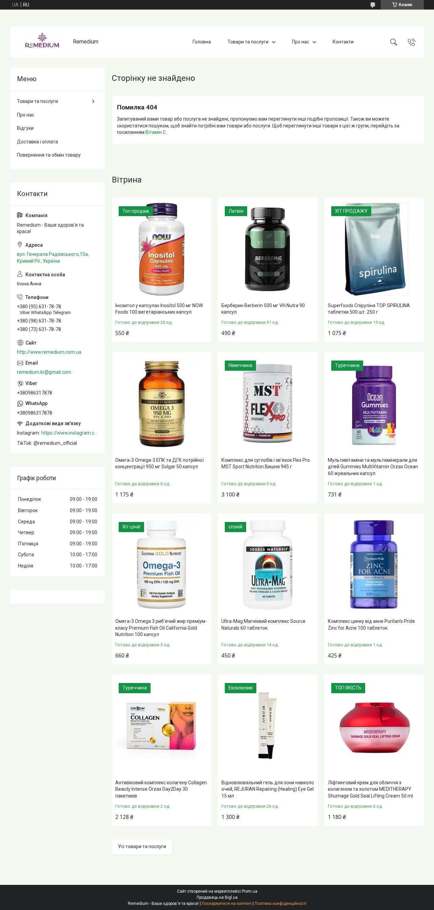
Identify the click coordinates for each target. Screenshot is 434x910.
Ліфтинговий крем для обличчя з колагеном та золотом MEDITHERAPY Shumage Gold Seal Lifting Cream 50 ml (370, 789)
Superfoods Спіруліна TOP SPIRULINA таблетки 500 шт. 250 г (369, 309)
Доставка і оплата (37, 141)
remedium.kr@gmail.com (44, 372)
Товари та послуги (248, 42)
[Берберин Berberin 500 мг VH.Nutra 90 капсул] (267, 249)
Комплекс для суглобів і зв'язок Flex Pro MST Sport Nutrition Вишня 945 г (265, 463)
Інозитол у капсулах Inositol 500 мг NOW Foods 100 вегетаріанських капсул (159, 309)
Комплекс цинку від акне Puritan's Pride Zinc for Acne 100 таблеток (371, 624)
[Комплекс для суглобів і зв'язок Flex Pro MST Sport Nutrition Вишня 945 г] (267, 403)
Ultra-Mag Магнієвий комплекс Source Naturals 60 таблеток (263, 624)
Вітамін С (155, 132)
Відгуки (25, 128)
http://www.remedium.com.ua (49, 352)
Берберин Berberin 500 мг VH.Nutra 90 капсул (263, 309)
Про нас (300, 42)
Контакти (343, 42)
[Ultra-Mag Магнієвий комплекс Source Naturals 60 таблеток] (267, 565)
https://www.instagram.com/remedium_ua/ (69, 433)
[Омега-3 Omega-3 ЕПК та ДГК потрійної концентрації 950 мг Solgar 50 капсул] (161, 403)
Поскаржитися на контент (227, 903)
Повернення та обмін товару (49, 155)
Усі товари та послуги (142, 846)
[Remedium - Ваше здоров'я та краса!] (42, 42)
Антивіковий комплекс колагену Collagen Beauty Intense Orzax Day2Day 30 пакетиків (161, 789)
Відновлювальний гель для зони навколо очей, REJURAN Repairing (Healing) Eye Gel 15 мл (267, 789)
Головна (202, 42)
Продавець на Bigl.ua (217, 897)
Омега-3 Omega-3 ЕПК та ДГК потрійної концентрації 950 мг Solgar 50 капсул (159, 463)
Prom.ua (249, 891)
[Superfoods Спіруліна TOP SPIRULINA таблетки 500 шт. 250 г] (374, 249)
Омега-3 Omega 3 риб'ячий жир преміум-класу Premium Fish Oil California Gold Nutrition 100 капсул (161, 627)
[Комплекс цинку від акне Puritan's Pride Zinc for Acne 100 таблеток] (374, 565)
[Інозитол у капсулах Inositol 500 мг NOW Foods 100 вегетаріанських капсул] (161, 249)
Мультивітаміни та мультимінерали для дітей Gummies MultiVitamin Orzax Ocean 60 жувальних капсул (373, 466)
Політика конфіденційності (281, 903)
